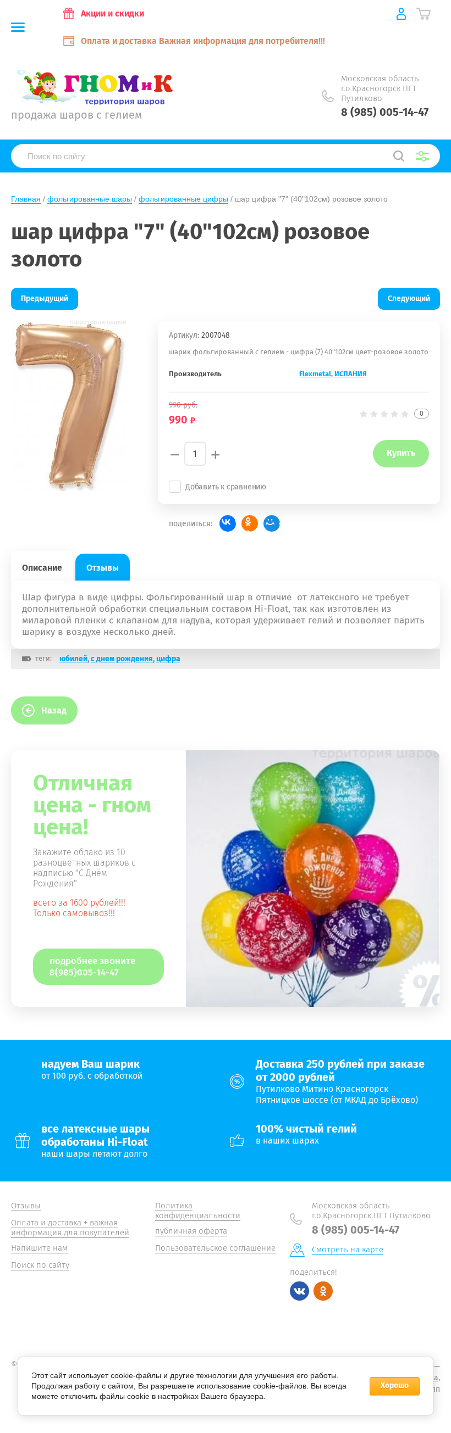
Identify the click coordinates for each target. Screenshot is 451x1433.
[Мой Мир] (271, 523)
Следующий (409, 298)
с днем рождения (122, 658)
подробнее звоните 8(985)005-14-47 (92, 966)
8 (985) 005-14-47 (384, 112)
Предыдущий (44, 298)
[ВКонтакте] (227, 523)
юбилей (73, 658)
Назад (54, 710)
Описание (42, 567)
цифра (168, 658)
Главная (26, 198)
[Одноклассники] (249, 523)
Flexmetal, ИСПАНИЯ (333, 374)
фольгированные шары (89, 198)
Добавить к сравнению (225, 487)
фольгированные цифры (183, 198)
